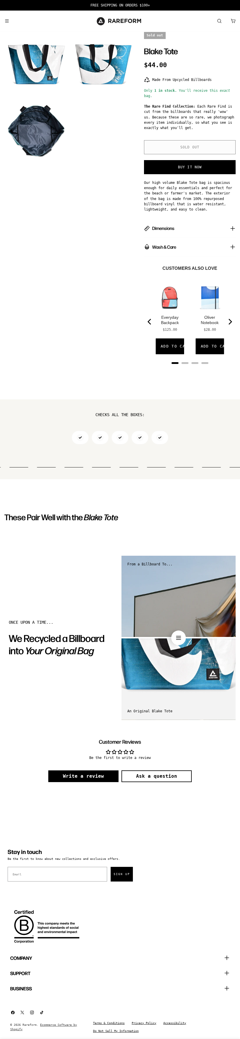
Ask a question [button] (156, 776)
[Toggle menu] (7, 21)
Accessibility (174, 1023)
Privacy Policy (144, 1023)
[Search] (219, 21)
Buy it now (190, 167)
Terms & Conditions (109, 1023)
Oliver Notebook (210, 320)
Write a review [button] (83, 776)
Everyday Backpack (170, 320)
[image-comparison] (178, 638)
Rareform (30, 1024)
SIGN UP (122, 874)
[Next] (230, 322)
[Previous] (150, 322)
